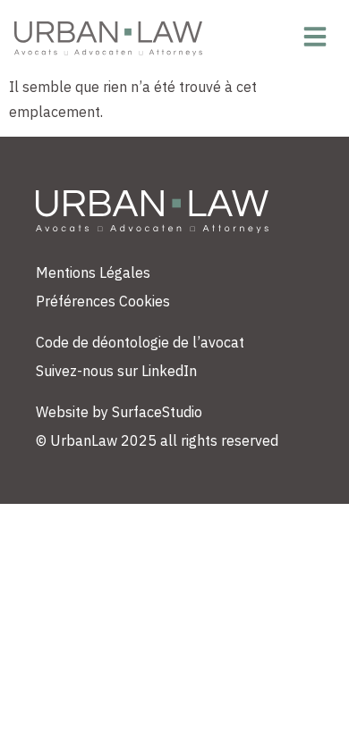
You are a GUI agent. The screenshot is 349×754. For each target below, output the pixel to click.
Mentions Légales (93, 272)
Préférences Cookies (103, 301)
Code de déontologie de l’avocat (140, 342)
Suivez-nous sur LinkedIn (116, 371)
